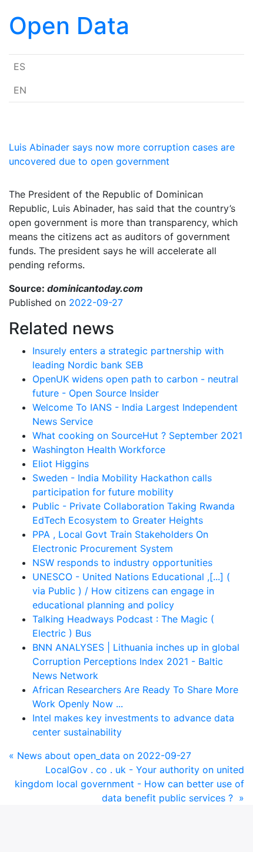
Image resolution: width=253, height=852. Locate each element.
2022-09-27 (96, 302)
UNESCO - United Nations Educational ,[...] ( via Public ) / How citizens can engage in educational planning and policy (131, 591)
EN (20, 90)
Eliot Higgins (60, 464)
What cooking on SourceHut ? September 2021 (137, 435)
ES (19, 66)
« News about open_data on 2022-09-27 (100, 755)
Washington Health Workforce (98, 449)
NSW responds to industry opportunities (122, 562)
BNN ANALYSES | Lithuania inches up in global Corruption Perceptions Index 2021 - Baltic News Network (135, 661)
